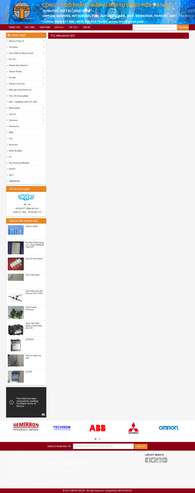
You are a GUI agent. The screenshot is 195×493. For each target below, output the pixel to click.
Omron (12, 114)
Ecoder (12, 77)
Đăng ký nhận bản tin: (59, 446)
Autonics (13, 144)
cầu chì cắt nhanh (34, 258)
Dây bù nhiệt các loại (33, 356)
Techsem (13, 47)
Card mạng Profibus (31, 308)
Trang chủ (14, 27)
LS (10, 157)
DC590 (29, 371)
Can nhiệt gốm (33, 275)
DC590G (30, 339)
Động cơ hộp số (16, 41)
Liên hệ (86, 27)
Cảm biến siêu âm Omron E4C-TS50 (34, 292)
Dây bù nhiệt (31, 226)
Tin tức (73, 27)
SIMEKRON (14, 181)
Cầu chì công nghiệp (18, 96)
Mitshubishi (14, 108)
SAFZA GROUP (125, 490)
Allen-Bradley (15, 151)
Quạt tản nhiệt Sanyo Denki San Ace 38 (34, 325)
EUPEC (12, 169)
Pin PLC (12, 59)
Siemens (13, 120)
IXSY (11, 175)
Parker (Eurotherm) (18, 65)
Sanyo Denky (15, 71)
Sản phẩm (44, 27)
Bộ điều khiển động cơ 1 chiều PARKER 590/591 (35, 244)
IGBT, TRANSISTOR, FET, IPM (23, 102)
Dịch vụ (59, 27)
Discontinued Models (19, 163)
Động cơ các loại (17, 83)
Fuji (10, 138)
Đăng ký (141, 446)
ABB (11, 132)
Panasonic (14, 126)
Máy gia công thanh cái (20, 90)
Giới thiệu (30, 27)
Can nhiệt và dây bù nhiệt (21, 53)
